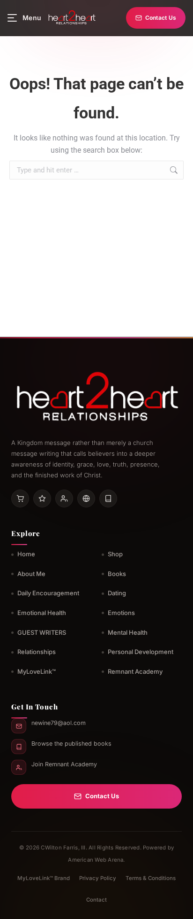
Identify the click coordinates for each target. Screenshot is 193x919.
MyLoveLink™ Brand (43, 878)
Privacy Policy (97, 878)
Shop (115, 554)
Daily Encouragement (48, 593)
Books (117, 573)
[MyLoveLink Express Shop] (108, 498)
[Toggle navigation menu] (12, 18)
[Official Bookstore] (86, 498)
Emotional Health (41, 612)
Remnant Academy (135, 671)
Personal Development (140, 651)
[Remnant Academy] (64, 498)
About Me (31, 573)
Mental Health (128, 632)
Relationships (36, 651)
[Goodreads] (42, 498)
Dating (117, 593)
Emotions (121, 612)
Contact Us (160, 17)
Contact (96, 899)
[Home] (71, 18)
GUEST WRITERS (41, 632)
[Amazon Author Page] (20, 498)
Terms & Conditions (151, 878)
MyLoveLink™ (36, 671)
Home (26, 554)
